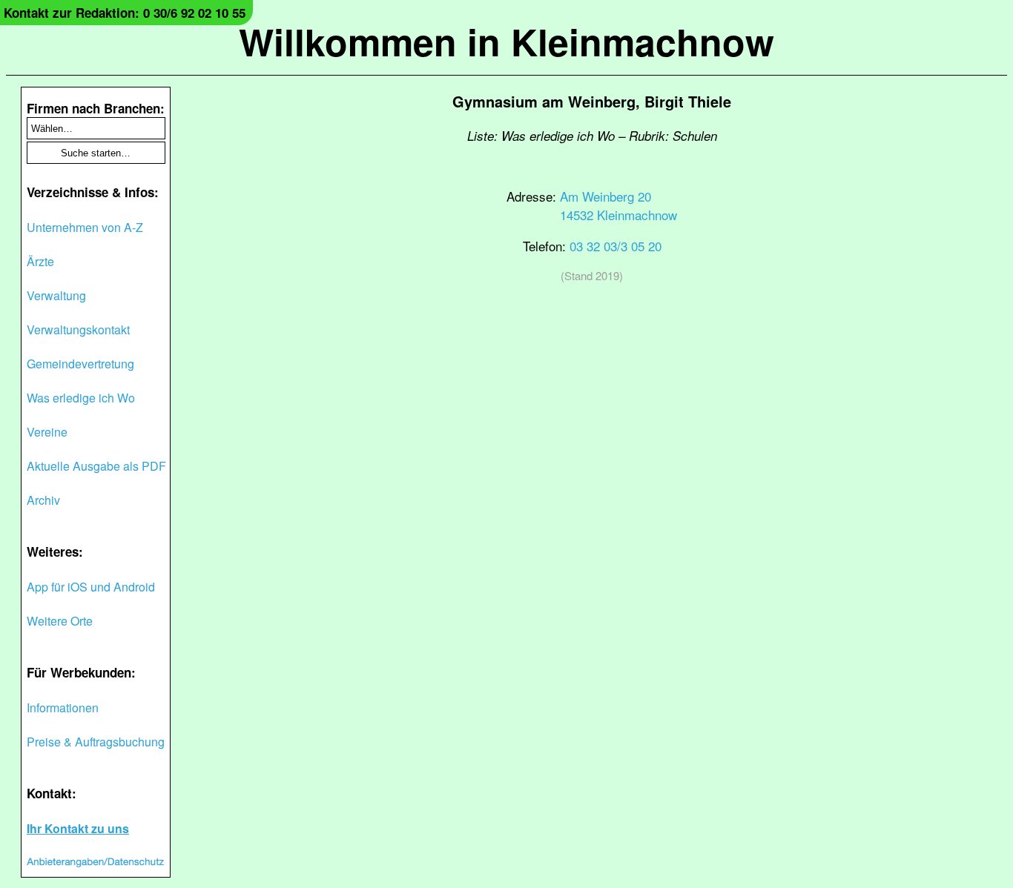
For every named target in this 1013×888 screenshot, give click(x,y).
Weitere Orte (60, 620)
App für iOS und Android (91, 586)
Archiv (43, 499)
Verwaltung (56, 295)
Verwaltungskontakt (78, 329)
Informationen (63, 707)
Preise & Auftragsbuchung (96, 741)
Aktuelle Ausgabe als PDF (96, 465)
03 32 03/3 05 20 (615, 245)
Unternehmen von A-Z (85, 227)
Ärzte (40, 261)
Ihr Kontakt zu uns (78, 828)
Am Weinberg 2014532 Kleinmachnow (618, 205)
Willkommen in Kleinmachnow (506, 41)
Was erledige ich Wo (81, 397)
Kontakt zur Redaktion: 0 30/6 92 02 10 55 (124, 12)
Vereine (47, 431)
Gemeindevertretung (80, 363)
